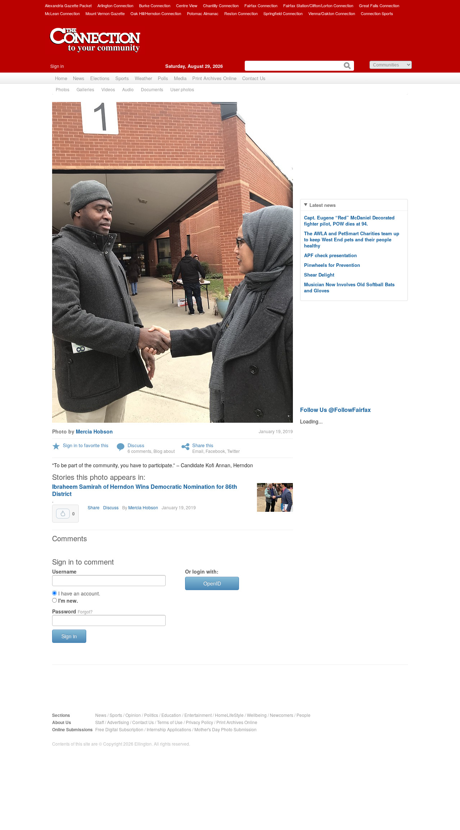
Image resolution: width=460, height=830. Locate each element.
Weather (143, 78)
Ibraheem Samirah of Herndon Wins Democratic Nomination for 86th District (144, 490)
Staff (99, 722)
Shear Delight (319, 274)
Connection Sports (377, 13)
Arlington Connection (115, 5)
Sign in (57, 66)
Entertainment (198, 715)
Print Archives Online (214, 78)
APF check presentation (330, 255)
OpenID (212, 583)
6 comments (139, 451)
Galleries (85, 89)
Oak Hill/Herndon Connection (155, 13)
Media (180, 78)
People (303, 715)
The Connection (95, 45)
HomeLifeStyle (229, 715)
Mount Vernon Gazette (105, 13)
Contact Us (254, 78)
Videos (108, 89)
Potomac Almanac (202, 13)
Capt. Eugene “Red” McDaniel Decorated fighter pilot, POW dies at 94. (349, 220)
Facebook (215, 451)
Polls (163, 78)
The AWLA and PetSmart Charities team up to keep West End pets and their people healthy (351, 239)
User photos (182, 89)
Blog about (164, 451)
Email (197, 451)
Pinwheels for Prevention (332, 264)
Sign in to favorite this (86, 445)
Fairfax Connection (260, 5)
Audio (128, 89)
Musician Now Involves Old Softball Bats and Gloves (349, 287)
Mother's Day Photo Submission (225, 729)
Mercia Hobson (94, 431)
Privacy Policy (199, 722)
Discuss (136, 445)
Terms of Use (170, 722)
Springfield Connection (283, 13)
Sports (122, 78)
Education (171, 715)
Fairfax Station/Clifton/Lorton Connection (318, 5)
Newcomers (281, 715)
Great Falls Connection (379, 5)
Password (72, 611)
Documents (152, 89)
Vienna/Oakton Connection (331, 13)
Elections (100, 78)
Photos (62, 89)
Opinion (133, 715)
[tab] (354, 204)
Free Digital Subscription (119, 729)
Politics (151, 715)
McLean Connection (62, 13)
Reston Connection (241, 13)
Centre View (186, 5)
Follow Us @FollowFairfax (335, 409)
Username (64, 571)
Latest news (322, 204)
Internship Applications (169, 729)
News (78, 78)
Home (61, 78)
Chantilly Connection (221, 5)
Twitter (233, 451)
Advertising (118, 722)
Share (94, 507)
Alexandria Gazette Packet (68, 5)
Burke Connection (154, 5)
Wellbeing (257, 715)
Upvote (63, 514)
